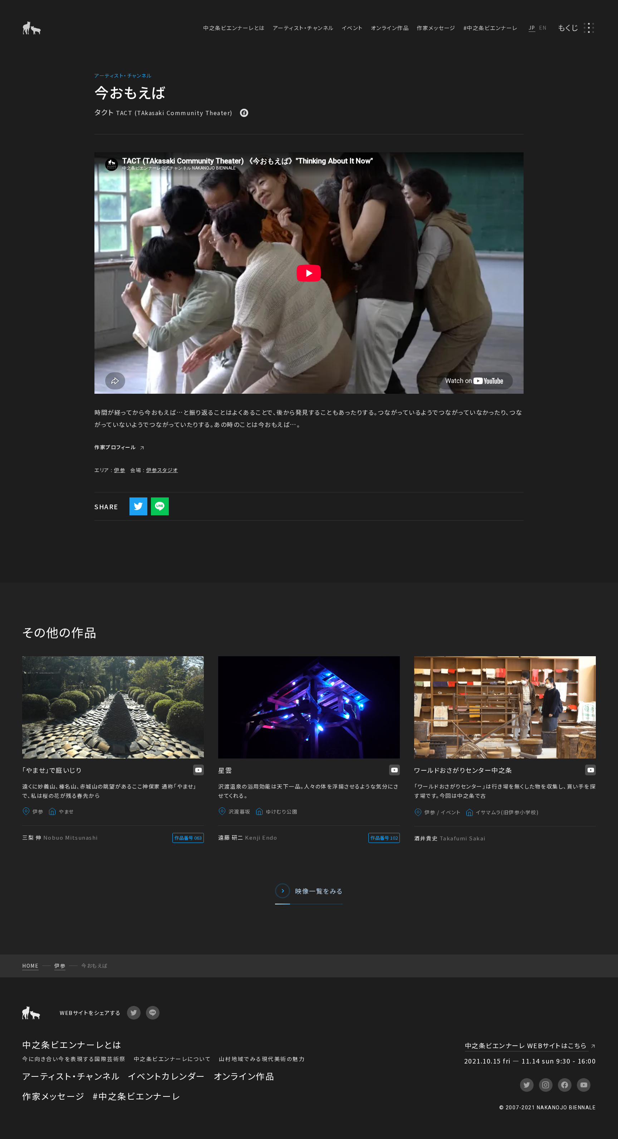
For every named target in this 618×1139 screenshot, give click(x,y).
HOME (30, 965)
